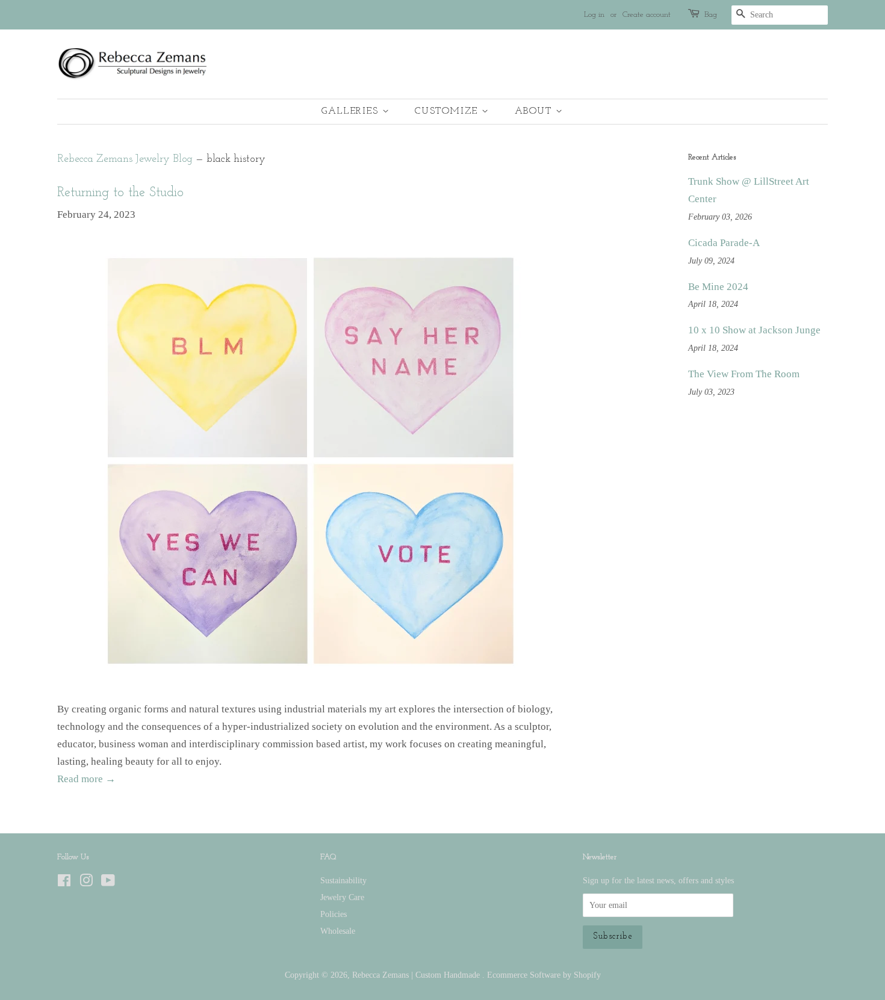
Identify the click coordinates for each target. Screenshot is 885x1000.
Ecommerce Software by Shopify (544, 975)
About (535, 111)
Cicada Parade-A (724, 242)
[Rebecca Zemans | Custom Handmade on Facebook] (64, 882)
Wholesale (337, 931)
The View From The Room (744, 374)
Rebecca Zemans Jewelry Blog (125, 159)
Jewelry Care (342, 897)
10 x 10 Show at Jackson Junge (754, 330)
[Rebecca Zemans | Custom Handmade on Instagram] (86, 882)
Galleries (351, 111)
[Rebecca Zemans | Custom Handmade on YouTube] (108, 882)
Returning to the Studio (120, 193)
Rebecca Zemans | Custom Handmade (417, 975)
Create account (647, 14)
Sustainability (343, 880)
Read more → (86, 779)
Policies (333, 914)
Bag (710, 14)
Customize (448, 111)
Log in (594, 14)
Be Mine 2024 (718, 286)
